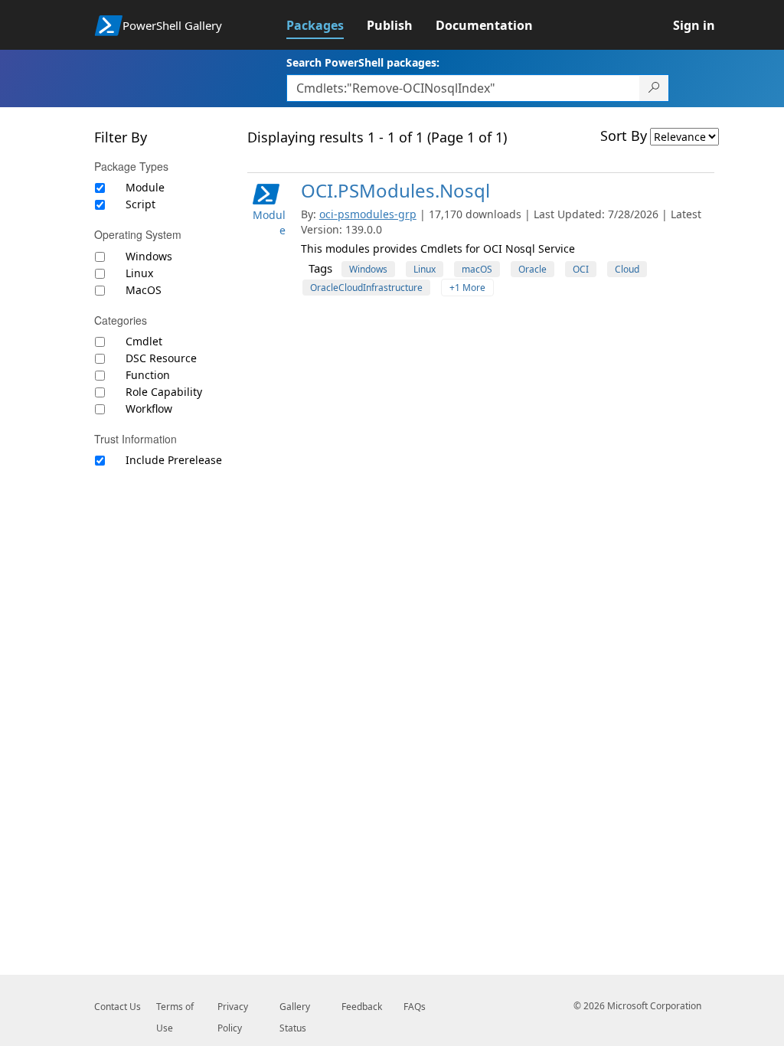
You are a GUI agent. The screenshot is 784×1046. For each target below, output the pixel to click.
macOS (477, 269)
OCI (581, 269)
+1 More (467, 287)
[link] (326, 25)
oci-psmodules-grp (367, 214)
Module (145, 187)
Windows (149, 256)
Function (148, 375)
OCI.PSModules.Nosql (395, 190)
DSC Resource (161, 358)
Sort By (623, 135)
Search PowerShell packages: (362, 62)
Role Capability (164, 391)
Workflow (149, 408)
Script (140, 204)
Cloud (627, 269)
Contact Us (117, 1006)
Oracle (532, 269)
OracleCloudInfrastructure (366, 287)
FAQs (414, 1006)
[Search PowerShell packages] (654, 88)
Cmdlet (144, 341)
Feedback (361, 1006)
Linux (139, 273)
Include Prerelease (174, 460)
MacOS (144, 290)
